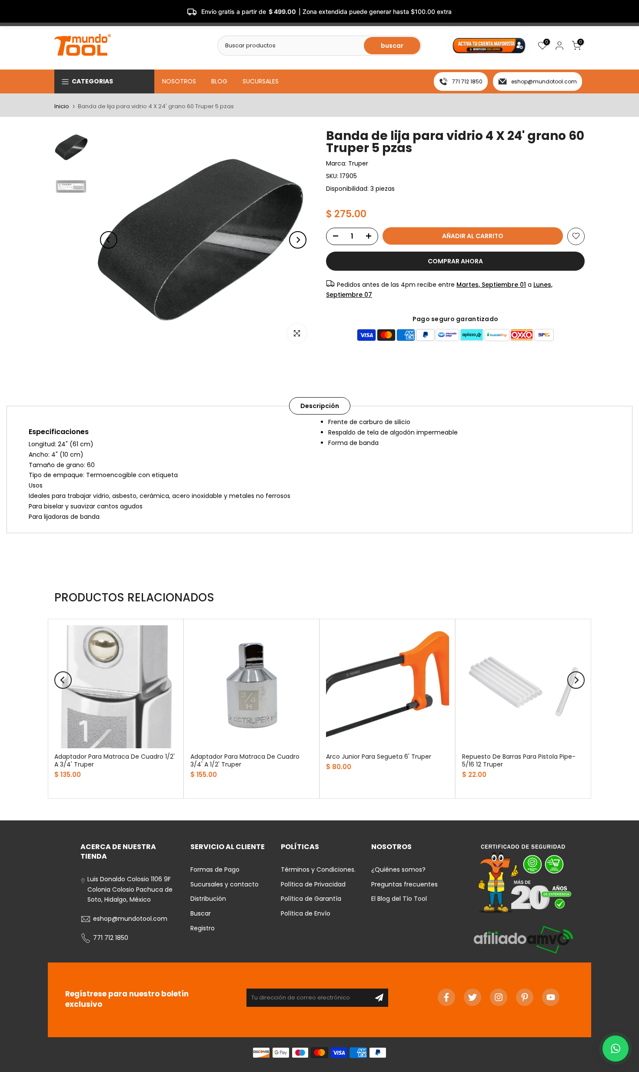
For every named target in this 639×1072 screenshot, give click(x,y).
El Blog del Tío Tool (399, 898)
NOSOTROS (179, 81)
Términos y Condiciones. (318, 869)
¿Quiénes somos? (398, 869)
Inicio (61, 106)
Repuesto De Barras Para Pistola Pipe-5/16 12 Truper (519, 760)
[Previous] (108, 240)
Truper (358, 163)
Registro (202, 928)
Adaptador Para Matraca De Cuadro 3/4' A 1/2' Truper (245, 760)
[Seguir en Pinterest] (524, 997)
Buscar (200, 913)
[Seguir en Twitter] (472, 997)
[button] (615, 1048)
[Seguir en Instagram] (498, 997)
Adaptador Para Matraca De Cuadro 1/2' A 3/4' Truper (114, 760)
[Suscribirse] (379, 997)
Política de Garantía (311, 898)
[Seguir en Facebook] (446, 997)
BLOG (219, 81)
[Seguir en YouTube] (550, 997)
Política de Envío (305, 913)
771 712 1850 (467, 81)
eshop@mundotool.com (544, 81)
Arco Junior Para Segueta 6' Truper (378, 756)
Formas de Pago (215, 869)
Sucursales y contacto (224, 884)
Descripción (319, 406)
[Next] (297, 240)
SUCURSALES (261, 81)
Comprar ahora (455, 260)
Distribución (208, 898)
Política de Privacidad (313, 884)
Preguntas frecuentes (404, 884)
